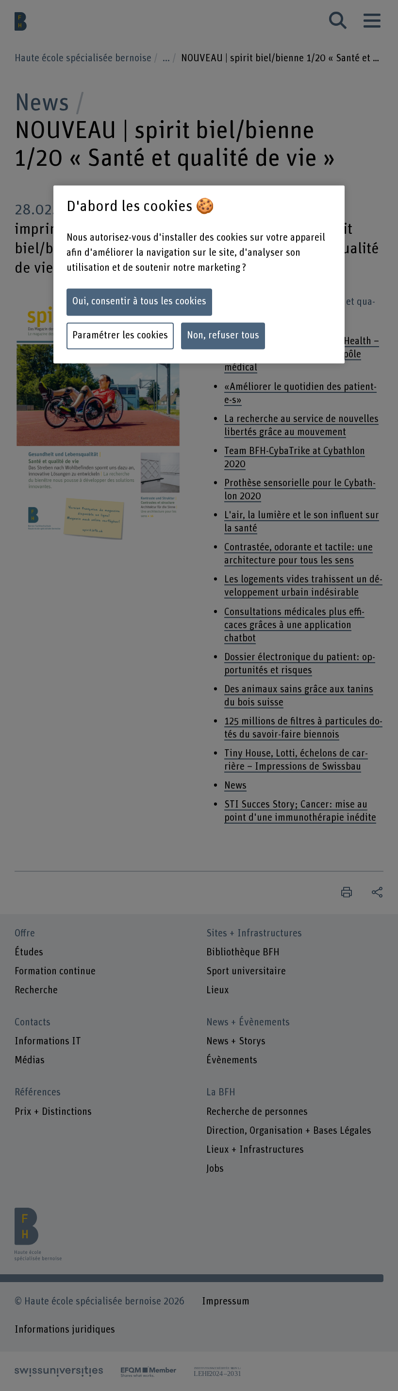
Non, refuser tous (223, 336)
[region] (199, 275)
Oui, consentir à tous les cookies (139, 302)
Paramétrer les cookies (120, 336)
